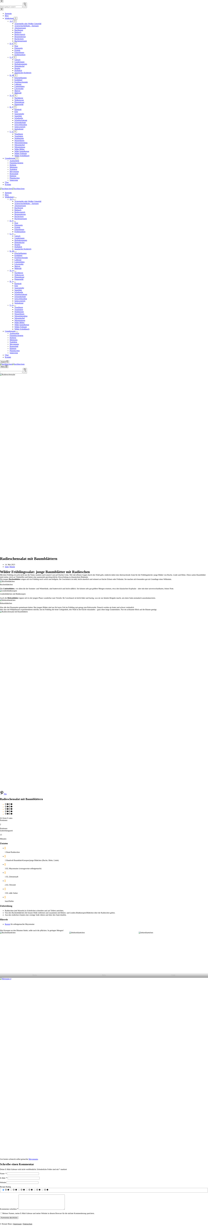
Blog (7, 195)
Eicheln (17, 227)
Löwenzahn (18, 264)
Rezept (7, 924)
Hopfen (17, 245)
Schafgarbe (18, 292)
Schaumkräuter (20, 297)
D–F (11, 221)
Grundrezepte (10, 331)
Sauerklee (18, 290)
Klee (16, 286)
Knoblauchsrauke (21, 258)
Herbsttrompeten (20, 240)
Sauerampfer (19, 288)
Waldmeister (19, 312)
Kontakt (8, 357)
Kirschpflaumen (20, 253)
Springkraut (18, 303)
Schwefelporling (20, 299)
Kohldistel (18, 255)
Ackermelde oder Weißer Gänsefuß (27, 201)
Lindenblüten (19, 262)
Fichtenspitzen (19, 232)
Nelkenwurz (19, 275)
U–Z (11, 305)
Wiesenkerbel (19, 318)
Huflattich (18, 247)
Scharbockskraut (20, 294)
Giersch (17, 236)
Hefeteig (13, 338)
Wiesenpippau (19, 320)
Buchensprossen (20, 219)
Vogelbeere (18, 307)
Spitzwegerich (19, 301)
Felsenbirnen (19, 229)
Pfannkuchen (15, 351)
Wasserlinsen (19, 314)
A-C (11, 199)
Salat (7, 567)
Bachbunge (18, 208)
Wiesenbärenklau (20, 316)
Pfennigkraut (19, 277)
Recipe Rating (5, 1187)
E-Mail (3, 1178)
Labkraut (17, 260)
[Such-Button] (25, 371)
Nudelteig (13, 342)
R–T (11, 281)
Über (7, 355)
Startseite (8, 193)
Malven (17, 266)
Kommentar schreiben (9, 1209)
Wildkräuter (9, 197)
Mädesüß (17, 268)
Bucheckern (19, 216)
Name (3, 1174)
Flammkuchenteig (16, 335)
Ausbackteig (14, 333)
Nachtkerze (18, 273)
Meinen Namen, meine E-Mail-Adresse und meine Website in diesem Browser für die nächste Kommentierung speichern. (48, 1213)
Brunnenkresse (20, 214)
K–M (12, 251)
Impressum (17, 1224)
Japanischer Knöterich (22, 249)
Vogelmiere (18, 310)
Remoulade (14, 346)
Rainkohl (17, 284)
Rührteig (13, 348)
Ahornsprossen (20, 206)
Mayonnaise (14, 344)
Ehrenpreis (18, 225)
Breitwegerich (19, 212)
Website (3, 1182)
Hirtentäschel (19, 242)
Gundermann (19, 238)
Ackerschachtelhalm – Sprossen (26, 203)
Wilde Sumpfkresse (21, 325)
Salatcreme (14, 353)
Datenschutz (27, 1224)
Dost (16, 223)
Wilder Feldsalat (20, 327)
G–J (11, 234)
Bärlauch (17, 210)
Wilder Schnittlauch (21, 329)
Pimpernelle (18, 279)
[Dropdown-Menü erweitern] (16, 197)
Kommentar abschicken (9, 1218)
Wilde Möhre (19, 323)
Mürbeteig (13, 340)
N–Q (11, 271)
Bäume (12, 567)
